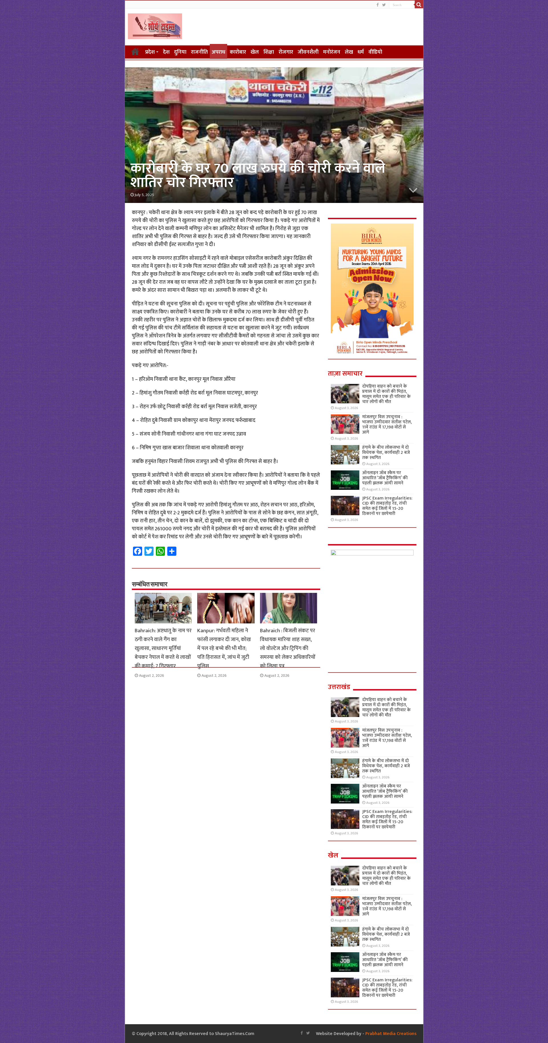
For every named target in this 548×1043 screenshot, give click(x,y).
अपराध (218, 52)
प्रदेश (150, 52)
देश (166, 52)
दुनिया (180, 52)
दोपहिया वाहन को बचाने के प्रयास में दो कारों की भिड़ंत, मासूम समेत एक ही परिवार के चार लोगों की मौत (386, 394)
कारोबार (238, 52)
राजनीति (199, 52)
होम (135, 51)
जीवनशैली (308, 52)
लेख (349, 52)
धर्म (361, 52)
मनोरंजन (331, 52)
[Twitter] (384, 5)
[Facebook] (377, 5)
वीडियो (375, 52)
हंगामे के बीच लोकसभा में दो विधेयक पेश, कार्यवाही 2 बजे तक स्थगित (386, 453)
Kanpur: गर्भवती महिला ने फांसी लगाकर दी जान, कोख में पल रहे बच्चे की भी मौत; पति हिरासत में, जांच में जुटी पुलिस (224, 648)
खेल (255, 52)
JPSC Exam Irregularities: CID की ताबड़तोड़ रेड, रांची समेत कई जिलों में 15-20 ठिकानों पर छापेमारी (387, 506)
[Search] (419, 5)
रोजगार (286, 52)
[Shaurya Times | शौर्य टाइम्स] (155, 25)
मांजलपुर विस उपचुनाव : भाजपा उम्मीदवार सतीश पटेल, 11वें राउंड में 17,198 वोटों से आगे (387, 424)
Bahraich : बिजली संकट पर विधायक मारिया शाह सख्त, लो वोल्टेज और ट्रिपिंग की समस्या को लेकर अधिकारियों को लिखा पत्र (287, 648)
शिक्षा (268, 52)
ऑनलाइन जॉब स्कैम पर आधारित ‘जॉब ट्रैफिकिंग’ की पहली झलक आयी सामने (385, 478)
